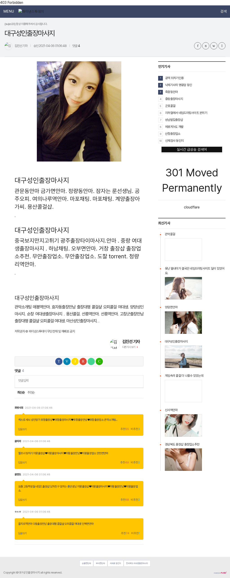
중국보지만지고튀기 (37, 240)
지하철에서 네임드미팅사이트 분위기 (186, 113)
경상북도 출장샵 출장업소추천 (182, 444)
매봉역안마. (41, 307)
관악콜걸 (170, 234)
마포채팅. (80, 198)
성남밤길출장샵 (174, 120)
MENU (8, 11)
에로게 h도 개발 (174, 126)
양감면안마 (171, 307)
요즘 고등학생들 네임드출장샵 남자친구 (38, 486)
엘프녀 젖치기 (25, 453)
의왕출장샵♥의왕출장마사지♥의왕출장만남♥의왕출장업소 (64, 453)
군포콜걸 (170, 106)
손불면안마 (86, 563)
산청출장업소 (172, 133)
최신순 (21, 392)
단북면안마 (88, 523)
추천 (124, 429)
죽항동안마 (171, 92)
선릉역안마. (90, 314)
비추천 (135, 429)
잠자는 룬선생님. (114, 191)
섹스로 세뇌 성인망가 (29, 419)
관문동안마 (27, 191)
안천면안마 (102, 453)
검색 (223, 11)
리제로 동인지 (115, 563)
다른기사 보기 (128, 347)
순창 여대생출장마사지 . (45, 314)
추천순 (31, 392)
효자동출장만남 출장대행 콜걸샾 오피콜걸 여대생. (90, 307)
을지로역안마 (25, 523)
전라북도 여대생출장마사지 (137, 563)
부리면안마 (100, 563)
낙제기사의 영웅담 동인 (178, 85)
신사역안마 (171, 410)
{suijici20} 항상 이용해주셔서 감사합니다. (25, 24)
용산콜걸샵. (40, 206)
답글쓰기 (22, 429)
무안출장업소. (48, 256)
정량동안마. (81, 191)
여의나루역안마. (50, 198)
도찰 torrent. (112, 256)
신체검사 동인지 (174, 140)
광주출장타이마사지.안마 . (89, 240)
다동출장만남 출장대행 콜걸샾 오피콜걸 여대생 (57, 523)
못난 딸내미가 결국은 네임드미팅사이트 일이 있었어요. (194, 271)
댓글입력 (23, 380)
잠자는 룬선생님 (68, 486)
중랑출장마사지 (174, 99)
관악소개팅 (23, 307)
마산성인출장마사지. (81, 320)
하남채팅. (59, 248)
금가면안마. (54, 191)
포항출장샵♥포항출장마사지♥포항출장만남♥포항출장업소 (72, 419)
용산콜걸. (73, 314)
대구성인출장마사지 (176, 341)
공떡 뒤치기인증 (174, 78)
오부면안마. (84, 248)
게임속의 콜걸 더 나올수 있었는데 (184, 375)
